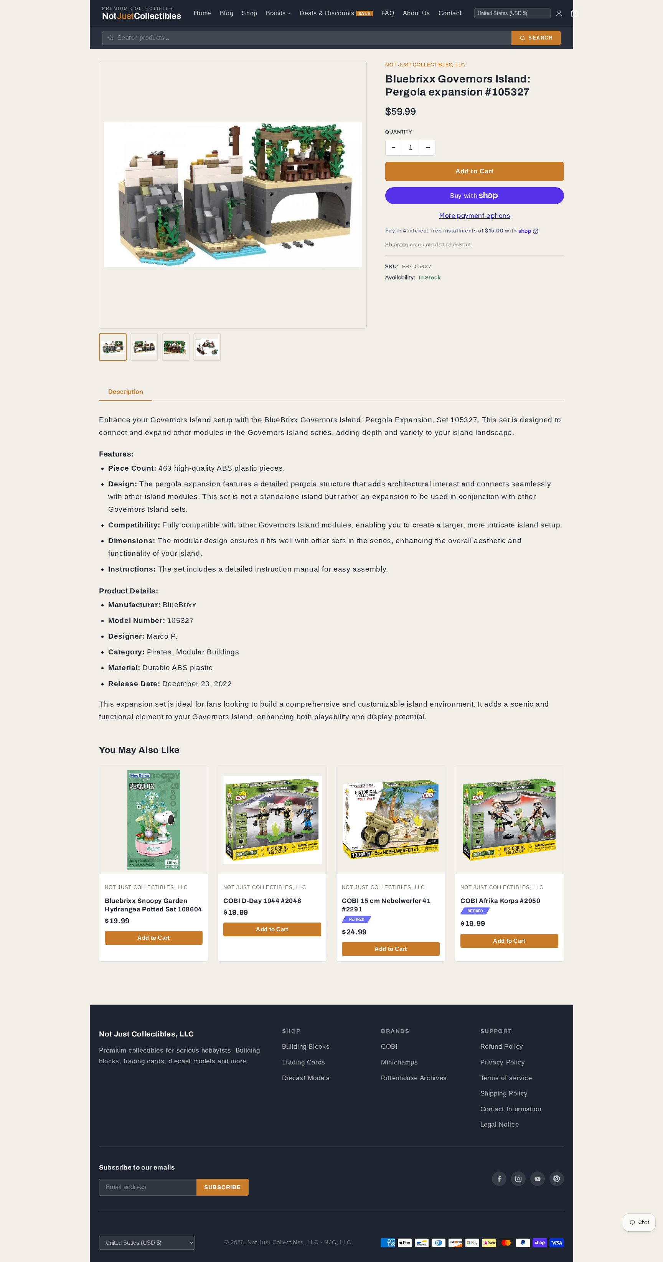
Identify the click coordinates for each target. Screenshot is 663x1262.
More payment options (474, 216)
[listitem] (113, 347)
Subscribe (222, 1187)
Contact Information (510, 1109)
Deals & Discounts (335, 13)
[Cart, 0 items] (574, 13)
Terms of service (506, 1078)
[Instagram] (518, 1178)
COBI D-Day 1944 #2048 (262, 900)
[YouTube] (537, 1178)
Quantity (398, 132)
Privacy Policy (502, 1062)
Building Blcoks (306, 1046)
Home (202, 13)
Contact (450, 13)
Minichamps (399, 1062)
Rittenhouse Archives (414, 1078)
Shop (249, 13)
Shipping (396, 244)
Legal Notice (499, 1124)
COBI (389, 1046)
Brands (275, 13)
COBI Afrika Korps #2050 (500, 900)
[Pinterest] (556, 1178)
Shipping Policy (504, 1093)
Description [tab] (125, 392)
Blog (227, 13)
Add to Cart (474, 171)
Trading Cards (303, 1062)
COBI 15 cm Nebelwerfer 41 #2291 (386, 905)
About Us (416, 13)
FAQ (387, 13)
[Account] (559, 13)
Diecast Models (306, 1078)
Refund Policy (501, 1046)
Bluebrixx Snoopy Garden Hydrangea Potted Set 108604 (153, 905)
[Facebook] (499, 1178)
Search (540, 38)
